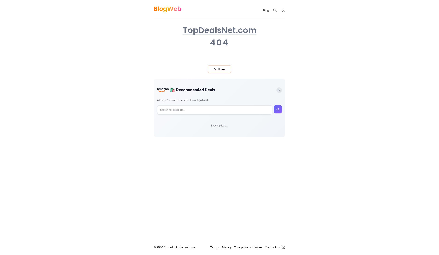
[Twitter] (283, 247)
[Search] (275, 10)
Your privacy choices (248, 247)
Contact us (272, 247)
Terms (214, 247)
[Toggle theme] (279, 90)
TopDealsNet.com (220, 30)
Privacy (227, 247)
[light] (283, 10)
